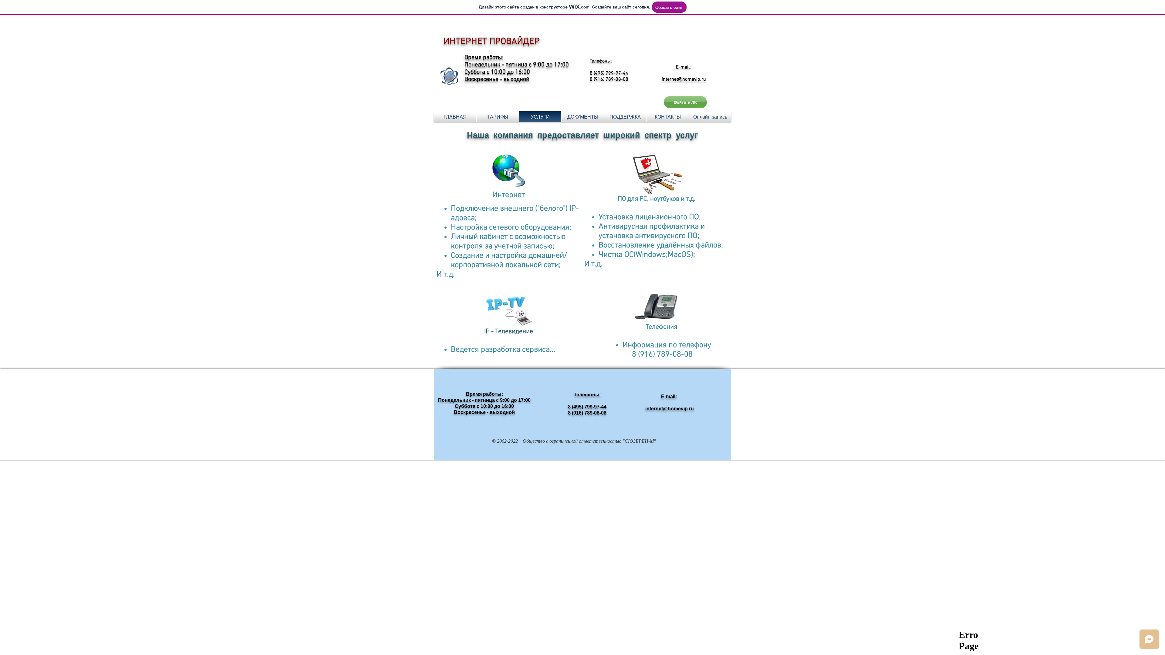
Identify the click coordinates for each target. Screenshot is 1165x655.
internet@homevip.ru (684, 79)
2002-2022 (507, 441)
